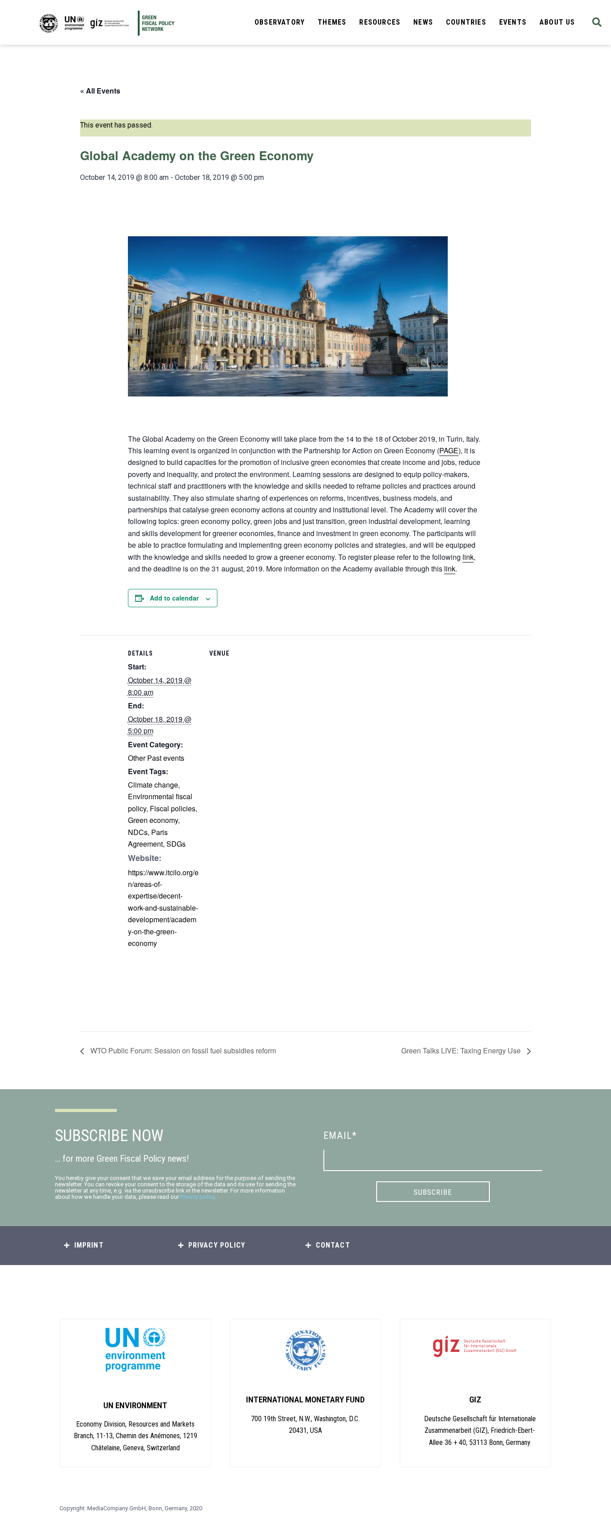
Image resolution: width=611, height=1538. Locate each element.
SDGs (176, 844)
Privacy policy (197, 1196)
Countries (466, 22)
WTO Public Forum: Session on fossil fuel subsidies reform (182, 1050)
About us (557, 22)
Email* (340, 1135)
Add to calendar (174, 597)
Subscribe (433, 1192)
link (468, 557)
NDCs (138, 832)
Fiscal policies (172, 808)
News (423, 22)
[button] (597, 23)
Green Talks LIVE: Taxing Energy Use (461, 1050)
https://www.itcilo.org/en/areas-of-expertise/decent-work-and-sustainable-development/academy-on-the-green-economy (163, 907)
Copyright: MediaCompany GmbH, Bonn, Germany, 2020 (130, 1508)
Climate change (153, 785)
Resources (379, 22)
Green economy (153, 820)
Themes (332, 22)
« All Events (100, 90)
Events (512, 22)
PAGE (448, 450)
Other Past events (156, 758)
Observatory (280, 22)
